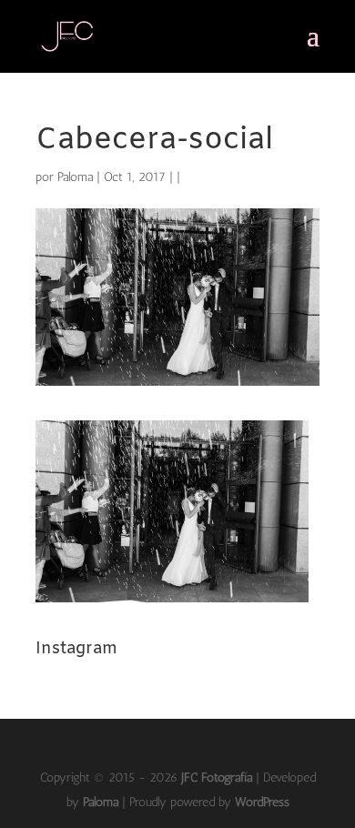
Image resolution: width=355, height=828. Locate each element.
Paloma (75, 177)
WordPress (262, 802)
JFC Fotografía (216, 777)
